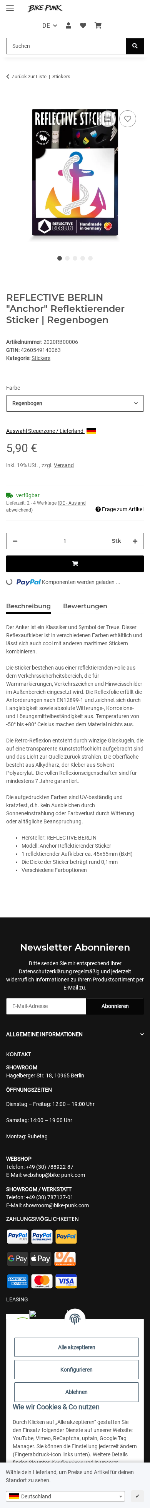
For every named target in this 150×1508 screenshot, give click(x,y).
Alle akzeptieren (76, 1347)
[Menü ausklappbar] (10, 5)
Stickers (41, 358)
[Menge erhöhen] (135, 541)
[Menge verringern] (15, 541)
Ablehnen (76, 1392)
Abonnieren (115, 1006)
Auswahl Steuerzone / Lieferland (45, 431)
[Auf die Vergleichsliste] (107, 118)
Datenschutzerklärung (45, 971)
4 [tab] (82, 258)
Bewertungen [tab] (85, 606)
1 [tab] (59, 258)
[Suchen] (135, 46)
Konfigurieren (76, 1370)
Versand (64, 465)
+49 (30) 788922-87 (49, 1167)
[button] (68, 26)
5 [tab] (90, 258)
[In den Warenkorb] (12, 100)
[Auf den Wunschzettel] (127, 118)
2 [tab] (67, 258)
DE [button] (46, 25)
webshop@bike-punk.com (54, 1175)
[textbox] (65, 1496)
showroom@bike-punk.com (56, 1205)
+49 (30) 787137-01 (49, 1197)
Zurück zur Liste (29, 76)
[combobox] (65, 1496)
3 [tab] (75, 258)
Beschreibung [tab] (28, 606)
